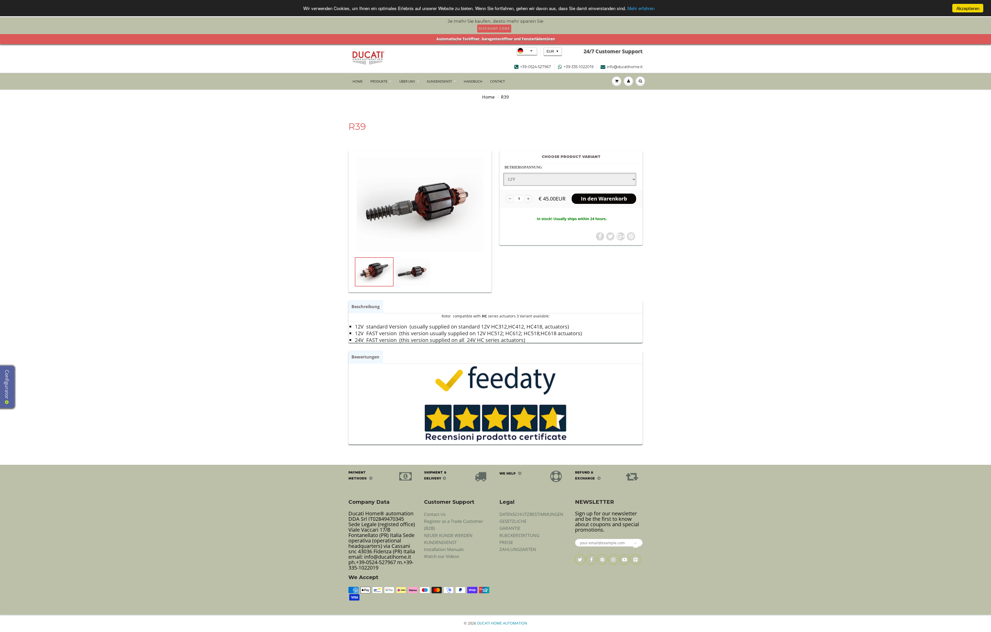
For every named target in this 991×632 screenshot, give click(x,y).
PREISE (506, 542)
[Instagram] (613, 559)
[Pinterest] (602, 559)
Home (488, 97)
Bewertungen (365, 357)
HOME (358, 81)
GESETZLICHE (512, 521)
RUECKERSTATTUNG (519, 535)
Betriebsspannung (523, 167)
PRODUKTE (378, 81)
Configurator (7, 385)
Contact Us (435, 514)
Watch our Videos (441, 556)
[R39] (420, 204)
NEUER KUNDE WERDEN (448, 535)
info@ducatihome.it (625, 67)
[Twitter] (580, 559)
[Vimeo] (635, 559)
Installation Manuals (444, 549)
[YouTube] (624, 559)
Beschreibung (365, 306)
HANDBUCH (473, 81)
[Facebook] (591, 559)
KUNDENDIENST (439, 81)
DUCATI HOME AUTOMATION (502, 623)
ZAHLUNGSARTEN (517, 549)
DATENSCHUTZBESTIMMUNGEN (531, 514)
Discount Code (494, 28)
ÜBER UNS (407, 81)
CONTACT (497, 81)
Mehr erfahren (640, 8)
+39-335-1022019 (579, 67)
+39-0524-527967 (535, 67)
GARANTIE (509, 528)
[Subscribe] (635, 543)
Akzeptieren (967, 8)
